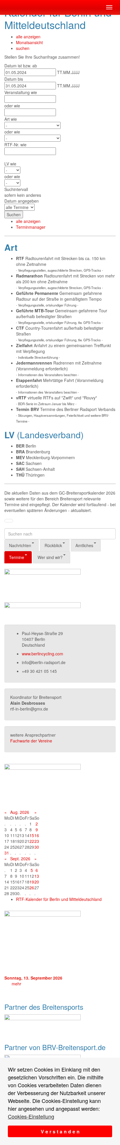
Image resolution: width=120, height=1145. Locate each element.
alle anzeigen (28, 36)
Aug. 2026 (19, 812)
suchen (22, 48)
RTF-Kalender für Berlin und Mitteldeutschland (59, 899)
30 (36, 847)
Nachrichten (20, 545)
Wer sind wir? (50, 557)
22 (31, 841)
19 (31, 882)
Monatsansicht (29, 42)
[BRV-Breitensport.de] (4, 7)
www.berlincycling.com (42, 654)
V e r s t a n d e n (60, 1131)
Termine (16, 557)
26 (31, 887)
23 (36, 841)
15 (31, 835)
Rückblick (53, 545)
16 (36, 835)
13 (36, 876)
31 (6, 853)
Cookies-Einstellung (31, 1116)
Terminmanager (30, 227)
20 (36, 882)
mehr (16, 984)
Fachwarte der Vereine (31, 741)
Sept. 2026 (20, 858)
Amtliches (84, 545)
